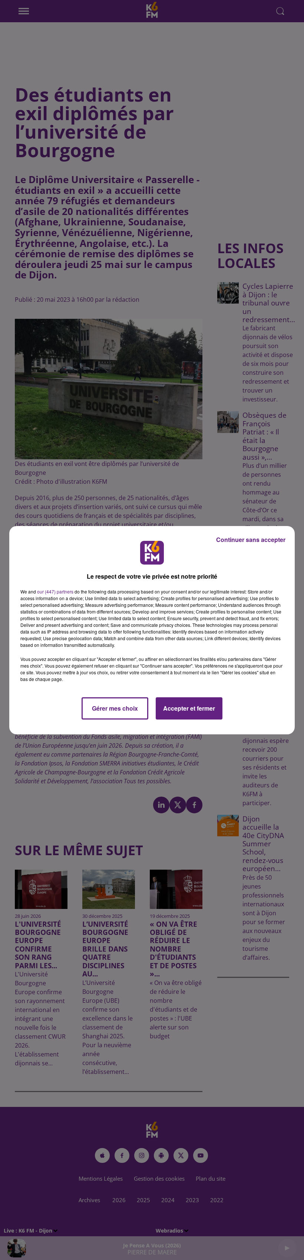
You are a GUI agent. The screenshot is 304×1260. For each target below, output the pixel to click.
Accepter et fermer (189, 708)
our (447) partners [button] (55, 591)
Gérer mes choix (115, 708)
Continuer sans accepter (250, 539)
